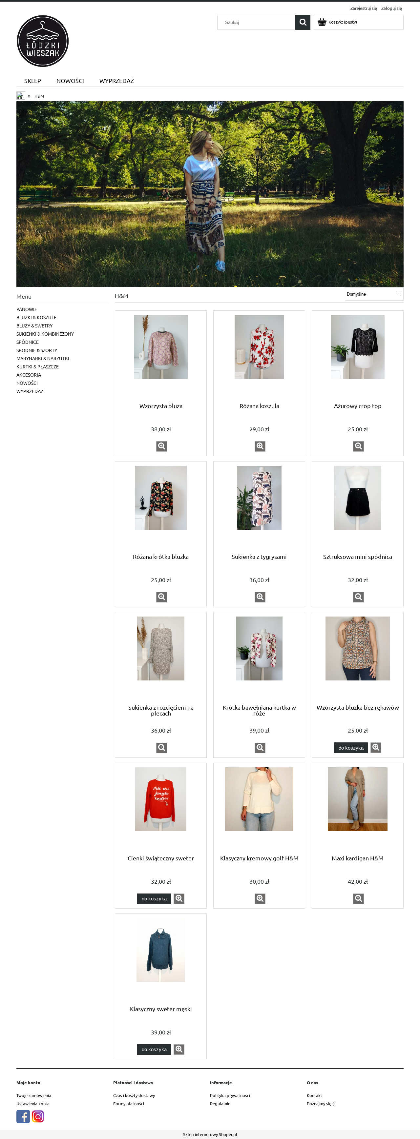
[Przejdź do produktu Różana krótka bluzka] (160, 507)
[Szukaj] (302, 22)
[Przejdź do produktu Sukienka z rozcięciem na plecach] (160, 657)
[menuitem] (32, 80)
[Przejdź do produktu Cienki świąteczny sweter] (160, 808)
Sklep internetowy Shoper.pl (210, 1134)
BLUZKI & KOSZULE (36, 317)
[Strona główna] (42, 40)
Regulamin (220, 1103)
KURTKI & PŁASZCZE (37, 366)
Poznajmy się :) (321, 1103)
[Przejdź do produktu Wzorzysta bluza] (160, 356)
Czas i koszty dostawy (134, 1095)
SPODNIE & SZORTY (36, 350)
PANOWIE (26, 309)
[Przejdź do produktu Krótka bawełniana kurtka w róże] (259, 657)
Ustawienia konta (33, 1103)
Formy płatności (128, 1103)
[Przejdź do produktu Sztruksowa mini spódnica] (357, 507)
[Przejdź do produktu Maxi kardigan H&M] (357, 808)
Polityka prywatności (230, 1095)
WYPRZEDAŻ (29, 391)
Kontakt (314, 1095)
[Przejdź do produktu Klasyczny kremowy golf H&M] (259, 808)
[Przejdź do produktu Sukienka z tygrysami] (259, 507)
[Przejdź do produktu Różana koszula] (259, 356)
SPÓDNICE (27, 342)
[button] (161, 446)
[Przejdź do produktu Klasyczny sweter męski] (160, 959)
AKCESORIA (28, 375)
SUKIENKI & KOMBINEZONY (45, 334)
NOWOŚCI (27, 383)
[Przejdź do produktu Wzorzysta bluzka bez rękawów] (357, 657)
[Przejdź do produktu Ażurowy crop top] (357, 356)
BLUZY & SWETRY (34, 325)
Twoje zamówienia (33, 1095)
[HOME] (210, 193)
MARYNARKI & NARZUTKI (42, 358)
